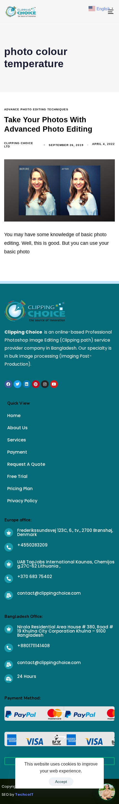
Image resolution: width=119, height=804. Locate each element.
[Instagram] (45, 384)
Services (16, 440)
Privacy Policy (22, 501)
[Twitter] (17, 384)
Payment (17, 452)
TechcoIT (24, 794)
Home (13, 415)
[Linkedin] (26, 384)
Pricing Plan (20, 488)
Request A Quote (26, 464)
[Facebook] (8, 384)
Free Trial (17, 476)
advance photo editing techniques (36, 109)
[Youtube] (54, 384)
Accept (61, 781)
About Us (17, 428)
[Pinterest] (36, 384)
